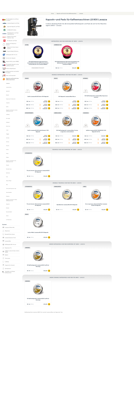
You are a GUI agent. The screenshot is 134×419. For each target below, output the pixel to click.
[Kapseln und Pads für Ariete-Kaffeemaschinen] (4, 110)
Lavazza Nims (8, 87)
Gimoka (7, 137)
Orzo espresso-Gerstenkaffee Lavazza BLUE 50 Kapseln (96, 204)
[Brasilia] (4, 208)
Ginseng (27, 247)
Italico (7, 215)
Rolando (7, 196)
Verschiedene (9, 192)
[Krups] (4, 153)
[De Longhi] (4, 118)
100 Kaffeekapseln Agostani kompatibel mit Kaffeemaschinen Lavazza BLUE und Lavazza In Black (67, 63)
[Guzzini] (4, 145)
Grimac (7, 141)
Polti (7, 176)
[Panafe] (4, 165)
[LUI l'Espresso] (4, 219)
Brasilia (7, 208)
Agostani (8, 91)
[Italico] (4, 215)
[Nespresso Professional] (4, 99)
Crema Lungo (57, 113)
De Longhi (8, 118)
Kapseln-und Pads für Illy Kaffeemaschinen (11, 161)
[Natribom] (4, 173)
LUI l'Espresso (9, 219)
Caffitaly (8, 114)
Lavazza (8, 83)
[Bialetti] (4, 95)
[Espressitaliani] (4, 211)
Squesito (8, 204)
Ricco (55, 78)
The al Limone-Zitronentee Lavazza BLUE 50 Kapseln (38, 171)
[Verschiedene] (4, 192)
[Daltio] (4, 106)
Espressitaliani (9, 211)
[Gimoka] (4, 137)
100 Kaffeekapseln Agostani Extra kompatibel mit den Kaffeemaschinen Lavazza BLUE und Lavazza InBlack (38, 63)
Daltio (7, 106)
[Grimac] (4, 141)
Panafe (7, 165)
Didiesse (7, 122)
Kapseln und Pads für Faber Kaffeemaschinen (11, 200)
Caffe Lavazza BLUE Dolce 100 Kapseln (38, 96)
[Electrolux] (4, 126)
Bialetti (7, 95)
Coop (7, 130)
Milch (26, 214)
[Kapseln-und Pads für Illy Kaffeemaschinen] (4, 161)
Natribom (8, 172)
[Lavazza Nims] (4, 87)
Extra (26, 44)
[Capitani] (4, 102)
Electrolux (8, 126)
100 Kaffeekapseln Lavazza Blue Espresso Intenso (96, 96)
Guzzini (7, 145)
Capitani (8, 102)
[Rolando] (4, 196)
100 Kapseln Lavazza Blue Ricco (67, 96)
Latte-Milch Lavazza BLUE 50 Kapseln (38, 232)
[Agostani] (4, 91)
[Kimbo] (4, 149)
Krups (7, 153)
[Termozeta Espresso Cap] (4, 188)
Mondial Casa (9, 169)
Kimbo (7, 149)
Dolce (26, 78)
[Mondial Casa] (4, 169)
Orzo (84, 186)
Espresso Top (57, 44)
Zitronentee (28, 153)
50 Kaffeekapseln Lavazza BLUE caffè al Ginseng (38, 265)
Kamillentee (57, 186)
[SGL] (4, 184)
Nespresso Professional (10, 99)
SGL (7, 184)
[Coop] (4, 130)
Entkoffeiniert (29, 113)
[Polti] (4, 176)
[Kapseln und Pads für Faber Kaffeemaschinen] (4, 200)
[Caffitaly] (4, 114)
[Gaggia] (4, 134)
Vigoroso (85, 113)
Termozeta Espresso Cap (11, 188)
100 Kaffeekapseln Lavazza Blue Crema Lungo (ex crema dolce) (67, 131)
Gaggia (7, 134)
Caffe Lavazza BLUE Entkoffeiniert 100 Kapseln (38, 131)
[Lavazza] (4, 83)
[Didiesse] (4, 122)
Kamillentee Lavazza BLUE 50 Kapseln (67, 204)
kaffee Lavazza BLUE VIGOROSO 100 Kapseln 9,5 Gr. (96, 131)
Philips (7, 157)
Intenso (85, 78)
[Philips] (4, 157)
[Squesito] (4, 204)
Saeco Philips (8, 180)
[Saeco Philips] (4, 180)
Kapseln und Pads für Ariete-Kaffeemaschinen (12, 111)
